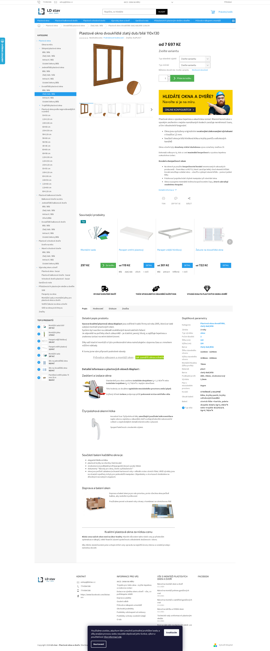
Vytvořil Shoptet (226, 645)
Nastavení (98, 644)
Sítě (43, 290)
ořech (137, 271)
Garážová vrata (45, 282)
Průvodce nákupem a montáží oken (113, 357)
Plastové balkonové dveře (50, 195)
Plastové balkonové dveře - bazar (56, 275)
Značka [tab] (125, 308)
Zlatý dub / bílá (48, 75)
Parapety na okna (49, 294)
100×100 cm (47, 123)
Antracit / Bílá (48, 59)
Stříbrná (175, 271)
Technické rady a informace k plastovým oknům (174, 617)
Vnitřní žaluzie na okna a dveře (54, 304)
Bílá (120, 271)
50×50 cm (46, 115)
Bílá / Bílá (46, 52)
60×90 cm (46, 153)
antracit (166, 271)
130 (201, 343)
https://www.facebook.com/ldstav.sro (95, 596)
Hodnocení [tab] (98, 308)
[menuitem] (43, 20)
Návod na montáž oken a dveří (170, 584)
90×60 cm (46, 138)
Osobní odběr (123, 601)
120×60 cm (46, 184)
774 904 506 (85, 586)
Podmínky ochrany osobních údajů (131, 616)
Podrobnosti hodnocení (114, 38)
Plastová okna (45, 40)
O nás (119, 619)
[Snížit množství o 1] (168, 80)
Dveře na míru (47, 244)
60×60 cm (46, 127)
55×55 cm (46, 168)
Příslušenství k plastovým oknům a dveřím (56, 286)
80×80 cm (46, 149)
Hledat (161, 11)
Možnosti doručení (200, 70)
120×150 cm (47, 161)
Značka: (133, 37)
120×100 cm (47, 157)
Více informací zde (112, 637)
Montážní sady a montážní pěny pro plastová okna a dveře (57, 299)
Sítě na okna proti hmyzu (52, 307)
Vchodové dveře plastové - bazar (56, 278)
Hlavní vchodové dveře (51, 248)
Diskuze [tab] (112, 308)
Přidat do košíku (184, 78)
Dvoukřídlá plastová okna (52, 86)
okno (202, 333)
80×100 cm (46, 176)
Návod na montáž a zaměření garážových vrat (174, 601)
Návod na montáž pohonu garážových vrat (173, 592)
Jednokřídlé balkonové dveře (54, 203)
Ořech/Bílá (46, 218)
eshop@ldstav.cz (88, 582)
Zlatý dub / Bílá (48, 56)
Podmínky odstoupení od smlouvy (131, 612)
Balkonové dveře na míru (52, 199)
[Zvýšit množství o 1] (168, 76)
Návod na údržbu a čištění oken (170, 609)
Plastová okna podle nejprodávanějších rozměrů (58, 110)
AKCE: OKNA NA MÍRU (132, 2)
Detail (149, 265)
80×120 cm (46, 191)
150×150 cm (47, 130)
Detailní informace (166, 190)
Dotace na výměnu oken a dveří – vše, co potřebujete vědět (134, 593)
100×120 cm (47, 172)
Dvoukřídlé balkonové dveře (54, 222)
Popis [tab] (84, 308)
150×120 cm (47, 165)
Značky (42, 311)
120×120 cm (47, 119)
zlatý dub (129, 271)
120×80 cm (46, 187)
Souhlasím (171, 632)
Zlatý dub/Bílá (207, 347)
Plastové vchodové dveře (50, 241)
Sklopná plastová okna (51, 48)
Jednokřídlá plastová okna (53, 67)
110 (201, 340)
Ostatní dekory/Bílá (50, 63)
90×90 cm (46, 142)
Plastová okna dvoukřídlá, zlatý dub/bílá (212, 325)
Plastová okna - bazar (51, 271)
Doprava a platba (124, 598)
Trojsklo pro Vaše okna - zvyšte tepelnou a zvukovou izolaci (134, 586)
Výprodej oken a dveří (48, 267)
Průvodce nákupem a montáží (129, 605)
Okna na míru (47, 44)
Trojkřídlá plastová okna (52, 105)
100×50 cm (46, 180)
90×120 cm (46, 134)
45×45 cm (46, 146)
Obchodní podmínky (125, 608)
